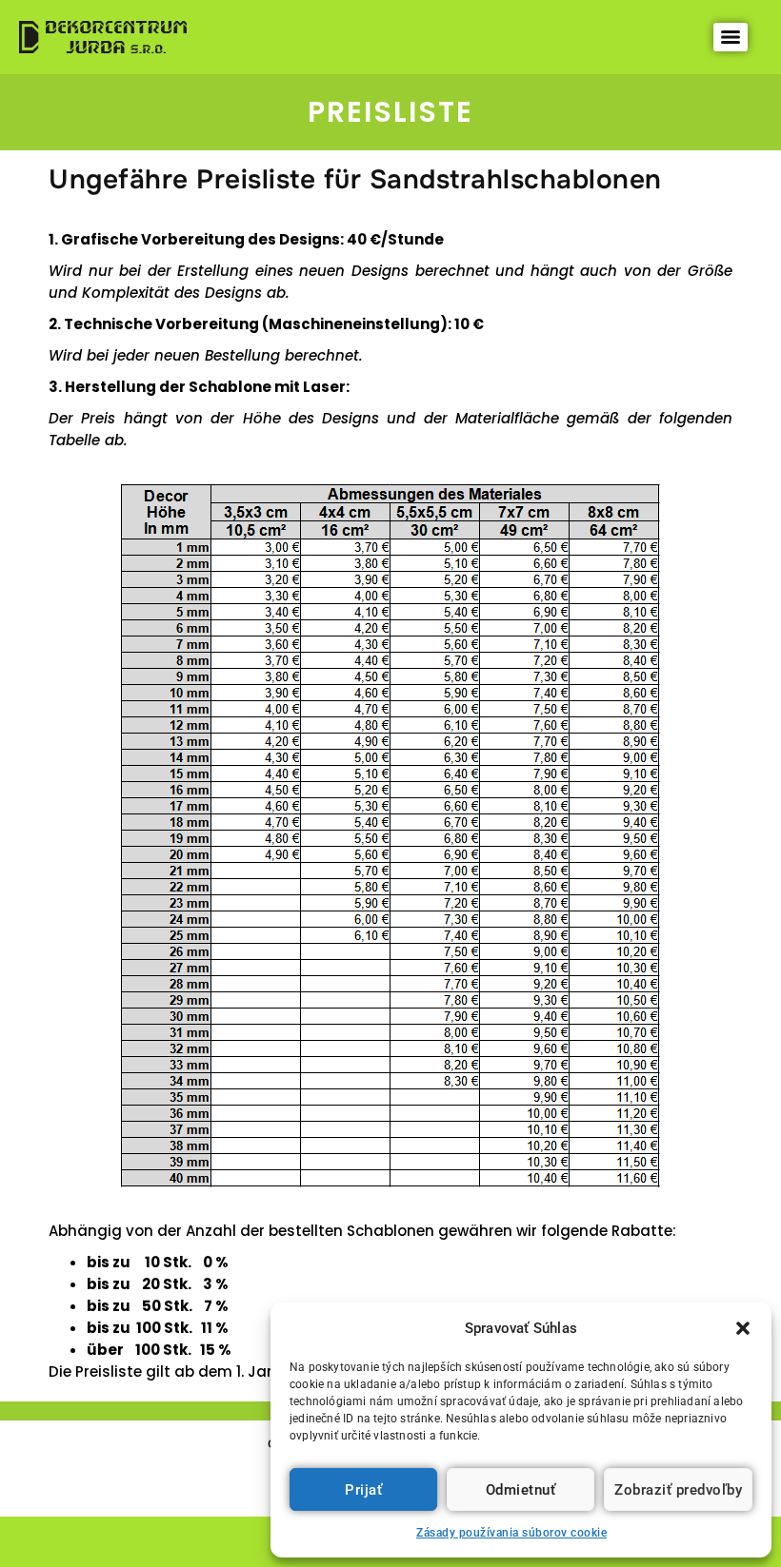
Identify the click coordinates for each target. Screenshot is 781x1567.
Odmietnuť (521, 1489)
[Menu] (730, 37)
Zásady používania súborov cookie (511, 1532)
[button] (742, 1328)
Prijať (363, 1489)
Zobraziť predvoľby (678, 1489)
